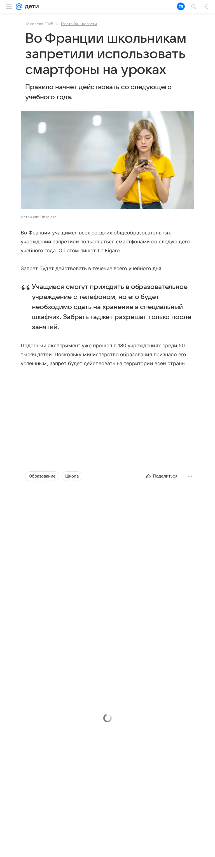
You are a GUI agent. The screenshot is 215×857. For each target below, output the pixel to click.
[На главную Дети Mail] (30, 6)
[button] (107, 160)
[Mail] (19, 6)
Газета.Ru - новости (79, 24)
